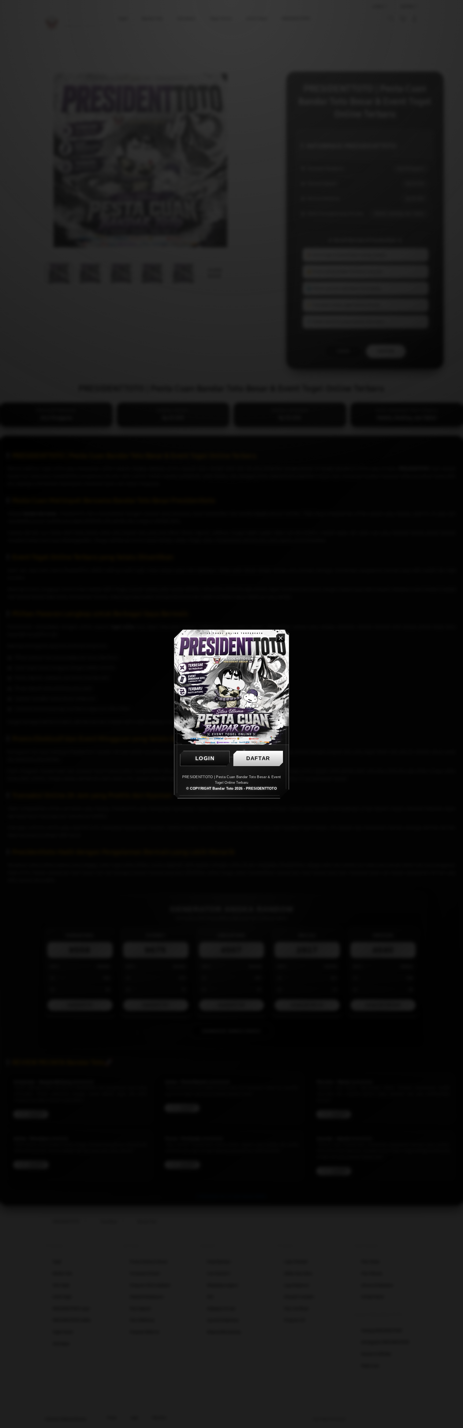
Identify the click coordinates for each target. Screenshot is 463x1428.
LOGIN (205, 758)
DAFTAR (258, 758)
